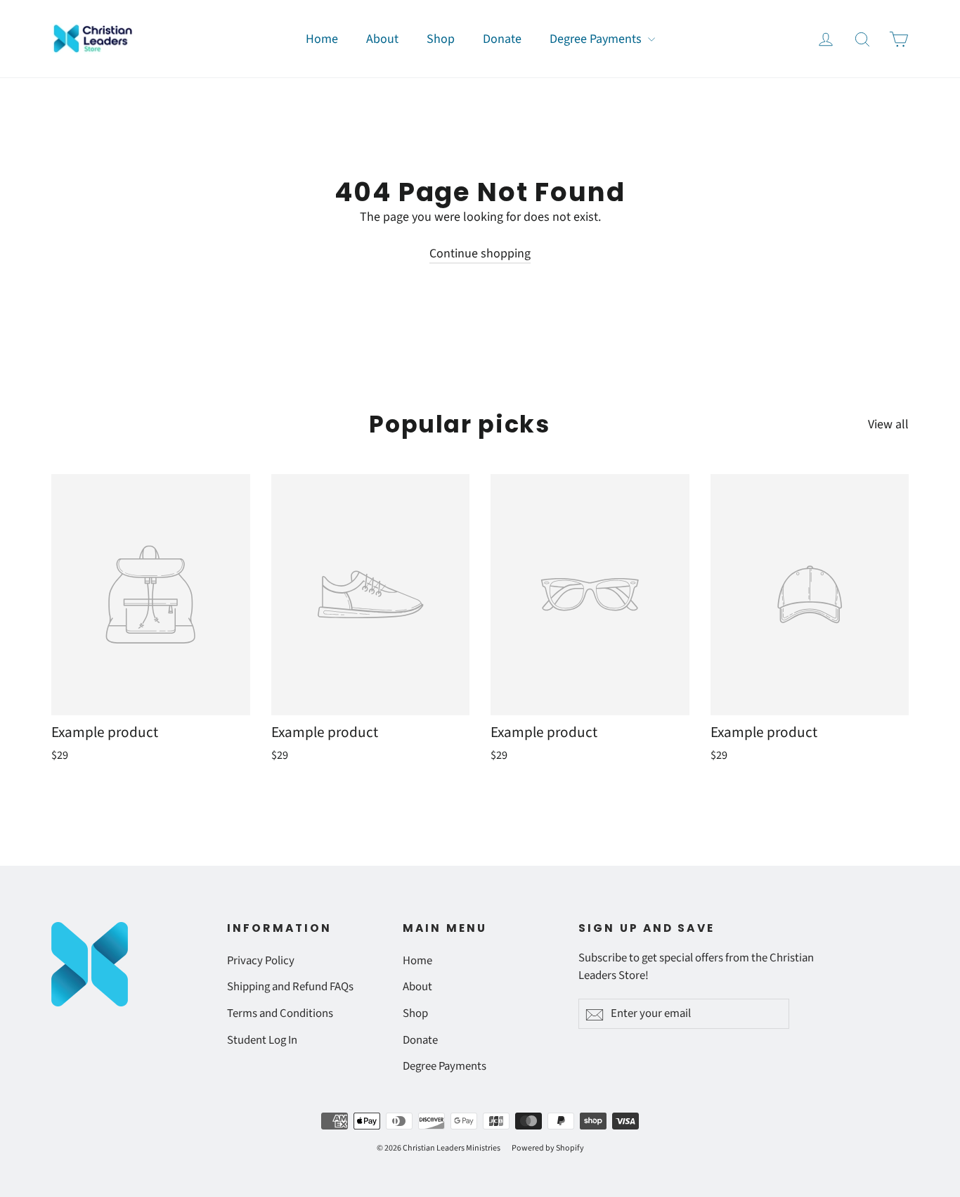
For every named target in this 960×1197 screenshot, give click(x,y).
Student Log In (262, 1040)
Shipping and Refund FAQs (290, 986)
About (382, 39)
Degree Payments (597, 39)
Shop (441, 39)
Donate (502, 39)
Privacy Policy (260, 960)
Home (322, 39)
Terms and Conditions (280, 1013)
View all (888, 424)
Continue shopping (480, 253)
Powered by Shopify (548, 1148)
